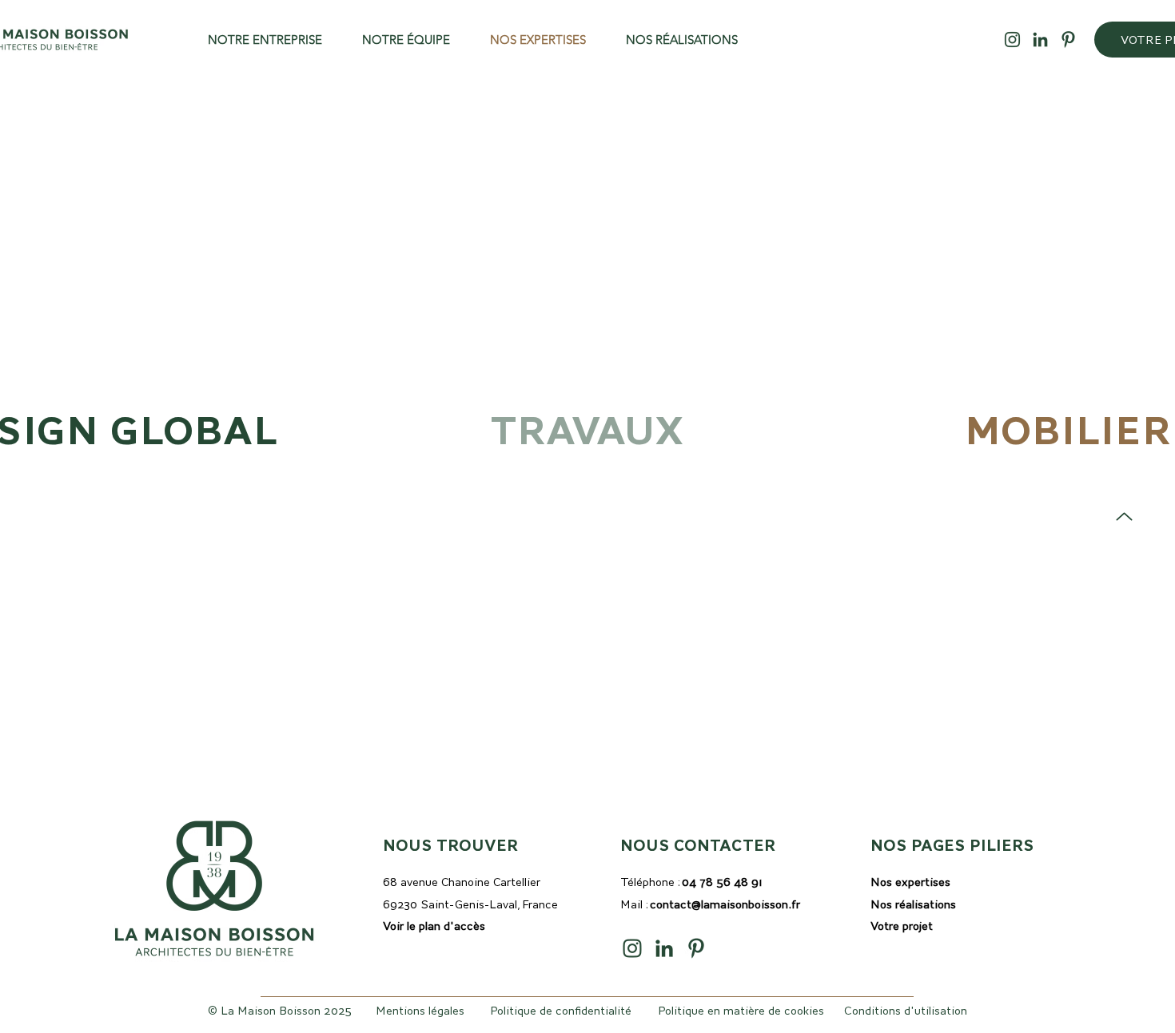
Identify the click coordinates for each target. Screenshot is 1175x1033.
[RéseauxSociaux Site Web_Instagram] (1012, 40)
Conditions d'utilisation (905, 1010)
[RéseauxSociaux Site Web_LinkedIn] (1040, 40)
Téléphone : (691, 882)
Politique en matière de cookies (741, 1010)
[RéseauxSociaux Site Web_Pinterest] (1068, 40)
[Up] (1124, 516)
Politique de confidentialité (560, 1010)
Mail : (710, 904)
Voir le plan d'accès (434, 926)
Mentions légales (420, 1010)
